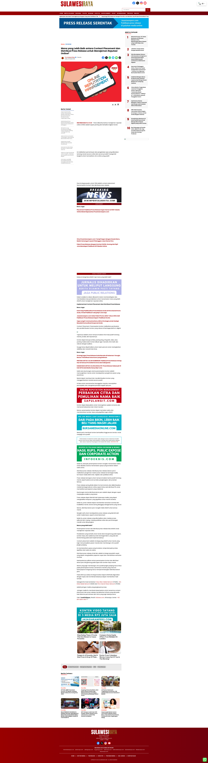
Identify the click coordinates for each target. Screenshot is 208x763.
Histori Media (81, 756)
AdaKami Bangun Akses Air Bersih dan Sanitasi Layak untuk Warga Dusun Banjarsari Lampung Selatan (139, 80)
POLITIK (84, 13)
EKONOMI (90, 13)
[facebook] (134, 4)
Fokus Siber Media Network (104, 582)
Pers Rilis (130, 13)
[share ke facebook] (103, 58)
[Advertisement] (91, 37)
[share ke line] (116, 58)
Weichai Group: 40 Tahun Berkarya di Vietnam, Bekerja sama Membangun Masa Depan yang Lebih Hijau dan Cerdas (138, 40)
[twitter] (138, 4)
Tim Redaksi (91, 756)
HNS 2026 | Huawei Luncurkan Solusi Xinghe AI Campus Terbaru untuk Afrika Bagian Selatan (138, 112)
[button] (113, 105)
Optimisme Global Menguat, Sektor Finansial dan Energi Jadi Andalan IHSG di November (139, 103)
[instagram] (141, 4)
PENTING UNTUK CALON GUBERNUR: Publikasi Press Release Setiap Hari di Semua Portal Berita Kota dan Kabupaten (99, 362)
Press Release (101, 667)
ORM (94, 667)
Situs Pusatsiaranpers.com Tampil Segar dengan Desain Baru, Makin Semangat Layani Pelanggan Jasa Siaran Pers (98, 240)
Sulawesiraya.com (130, 749)
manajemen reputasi (86, 667)
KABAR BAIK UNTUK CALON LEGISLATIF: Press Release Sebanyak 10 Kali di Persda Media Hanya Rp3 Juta (99, 367)
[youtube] (145, 4)
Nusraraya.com (104, 751)
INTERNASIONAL (121, 13)
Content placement (73, 667)
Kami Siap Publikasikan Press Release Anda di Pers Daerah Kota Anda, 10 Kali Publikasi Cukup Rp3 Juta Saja (99, 312)
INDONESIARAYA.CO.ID (84, 123)
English (136, 13)
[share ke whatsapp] (110, 58)
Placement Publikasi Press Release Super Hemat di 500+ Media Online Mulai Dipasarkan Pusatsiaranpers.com (98, 211)
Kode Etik (100, 756)
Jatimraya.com (108, 749)
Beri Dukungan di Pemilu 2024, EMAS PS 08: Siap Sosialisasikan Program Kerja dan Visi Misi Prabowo (138, 131)
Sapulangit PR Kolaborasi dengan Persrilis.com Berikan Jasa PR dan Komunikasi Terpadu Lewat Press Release (128, 16)
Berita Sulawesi (69, 13)
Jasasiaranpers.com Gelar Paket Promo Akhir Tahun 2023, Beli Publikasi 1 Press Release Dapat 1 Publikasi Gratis (98, 317)
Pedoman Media (110, 756)
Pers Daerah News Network (106, 584)
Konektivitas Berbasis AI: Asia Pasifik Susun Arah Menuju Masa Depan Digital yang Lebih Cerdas (138, 121)
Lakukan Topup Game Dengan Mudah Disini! (137, 49)
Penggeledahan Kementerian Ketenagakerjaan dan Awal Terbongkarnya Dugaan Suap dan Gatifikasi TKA (65, 16)
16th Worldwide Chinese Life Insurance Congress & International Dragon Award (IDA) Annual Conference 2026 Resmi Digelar (138, 58)
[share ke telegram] (113, 58)
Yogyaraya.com (98, 749)
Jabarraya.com (79, 749)
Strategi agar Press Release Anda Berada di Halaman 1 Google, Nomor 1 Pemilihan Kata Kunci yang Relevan (98, 356)
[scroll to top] (200, 760)
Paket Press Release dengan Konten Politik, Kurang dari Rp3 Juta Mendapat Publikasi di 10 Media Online (97, 245)
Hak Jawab (121, 756)
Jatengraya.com (88, 749)
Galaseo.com (100, 597)
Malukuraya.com (140, 749)
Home (61, 13)
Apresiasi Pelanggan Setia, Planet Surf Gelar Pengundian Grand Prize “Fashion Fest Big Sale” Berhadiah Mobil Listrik (138, 69)
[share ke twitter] (106, 58)
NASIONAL (78, 13)
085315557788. (114, 442)
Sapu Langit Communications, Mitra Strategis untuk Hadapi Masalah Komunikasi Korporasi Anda (98, 322)
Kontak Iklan (131, 756)
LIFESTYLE (97, 13)
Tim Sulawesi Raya (70, 57)
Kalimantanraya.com (118, 749)
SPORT (114, 13)
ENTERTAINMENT (105, 13)
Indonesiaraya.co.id (68, 749)
